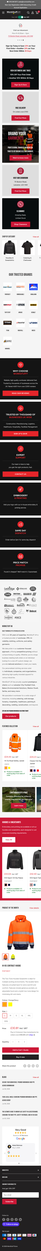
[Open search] (28, 12)
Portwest (8, 881)
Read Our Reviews (20, 393)
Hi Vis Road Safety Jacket (14, 761)
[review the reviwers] (9, 1153)
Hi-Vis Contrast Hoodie (11, 965)
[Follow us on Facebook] (3, 1219)
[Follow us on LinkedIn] (20, 1219)
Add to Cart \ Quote (20, 1050)
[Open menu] (3, 13)
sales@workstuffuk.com (26, 2)
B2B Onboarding (25, 5)
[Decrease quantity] (13, 1042)
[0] (37, 12)
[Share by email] (37, 1065)
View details (34, 908)
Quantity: (5, 1042)
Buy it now (20, 1057)
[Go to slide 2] (20, 1163)
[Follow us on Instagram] (12, 1219)
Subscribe (9, 1201)
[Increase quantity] (24, 1042)
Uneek (6, 764)
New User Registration (12, 5)
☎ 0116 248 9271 (12, 2)
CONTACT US (20, 474)
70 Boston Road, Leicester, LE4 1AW (20, 36)
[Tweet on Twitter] (33, 1065)
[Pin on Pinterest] (29, 1065)
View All (8, 840)
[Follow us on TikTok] (16, 1219)
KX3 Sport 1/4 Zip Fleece (13, 878)
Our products (10, 716)
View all (36, 237)
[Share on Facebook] (24, 1065)
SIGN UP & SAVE (20, 434)
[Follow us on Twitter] (7, 1219)
